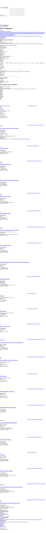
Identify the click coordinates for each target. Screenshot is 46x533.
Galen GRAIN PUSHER (4, 279)
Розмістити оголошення (4, 511)
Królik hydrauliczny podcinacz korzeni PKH (9, 360)
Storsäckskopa (3, 311)
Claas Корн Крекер (4, 148)
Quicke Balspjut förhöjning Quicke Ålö (8, 407)
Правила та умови (3, 519)
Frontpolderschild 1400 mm (5, 245)
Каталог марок (32, 519)
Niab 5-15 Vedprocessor (5, 326)
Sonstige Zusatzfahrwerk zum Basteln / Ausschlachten (11, 487)
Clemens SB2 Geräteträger (5, 439)
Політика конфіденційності (10, 519)
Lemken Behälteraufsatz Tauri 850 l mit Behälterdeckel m (11, 342)
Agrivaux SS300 (3, 376)
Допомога (4, 516)
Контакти (7, 516)
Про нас (1, 516)
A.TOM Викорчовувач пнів (5, 164)
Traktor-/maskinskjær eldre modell (7, 391)
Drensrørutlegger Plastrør (5, 213)
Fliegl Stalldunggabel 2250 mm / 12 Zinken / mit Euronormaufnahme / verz (15, 262)
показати (1, 80)
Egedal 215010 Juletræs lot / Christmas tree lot (9, 230)
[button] (23, 20)
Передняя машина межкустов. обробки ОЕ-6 (9, 180)
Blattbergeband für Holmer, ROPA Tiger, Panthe (9, 503)
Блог (29, 519)
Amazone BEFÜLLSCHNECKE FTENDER (8, 422)
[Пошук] (17, 11)
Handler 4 (2, 109)
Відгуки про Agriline (24, 519)
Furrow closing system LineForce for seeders (9, 128)
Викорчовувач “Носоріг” (5, 196)
